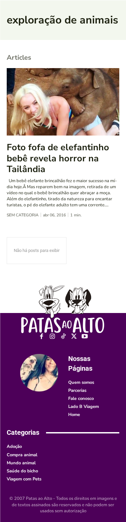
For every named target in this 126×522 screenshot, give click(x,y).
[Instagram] (52, 336)
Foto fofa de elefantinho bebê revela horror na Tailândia (58, 158)
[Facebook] (41, 336)
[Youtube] (84, 336)
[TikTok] (63, 336)
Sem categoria (23, 215)
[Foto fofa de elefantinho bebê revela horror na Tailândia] (63, 102)
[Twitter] (73, 336)
